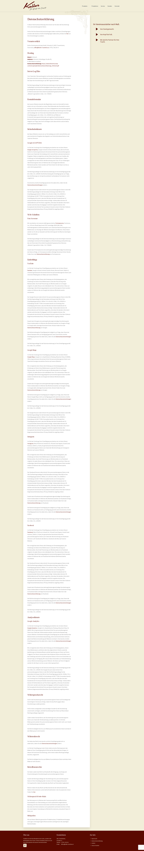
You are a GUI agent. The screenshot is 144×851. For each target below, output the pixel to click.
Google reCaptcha (32, 149)
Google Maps (31, 357)
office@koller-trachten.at (41, 47)
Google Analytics (32, 628)
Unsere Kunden (95, 845)
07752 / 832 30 (64, 842)
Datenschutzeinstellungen (35, 185)
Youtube (29, 270)
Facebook (30, 532)
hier (34, 792)
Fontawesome (60, 223)
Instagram (30, 443)
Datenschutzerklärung (43, 254)
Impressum (94, 838)
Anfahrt (93, 843)
